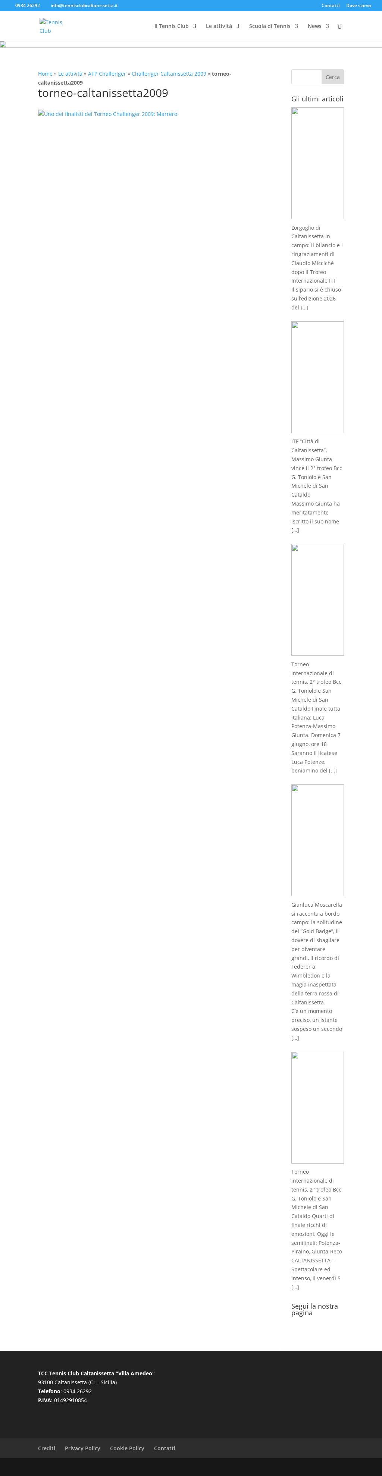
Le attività (219, 26)
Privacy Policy (82, 1448)
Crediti (46, 1448)
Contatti (330, 6)
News (315, 26)
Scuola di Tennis (270, 26)
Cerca (333, 77)
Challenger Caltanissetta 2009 (169, 73)
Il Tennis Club (171, 26)
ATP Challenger (107, 73)
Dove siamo (358, 6)
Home (45, 73)
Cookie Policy (127, 1448)
